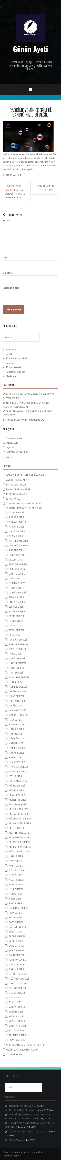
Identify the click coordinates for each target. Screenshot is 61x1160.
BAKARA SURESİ (18, 554)
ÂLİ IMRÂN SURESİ (19, 540)
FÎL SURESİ (15, 634)
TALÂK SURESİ (17, 964)
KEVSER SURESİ (17, 762)
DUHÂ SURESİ (16, 587)
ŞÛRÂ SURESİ (16, 950)
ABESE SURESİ (17, 517)
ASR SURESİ (15, 550)
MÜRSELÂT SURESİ (19, 842)
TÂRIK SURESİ (17, 969)
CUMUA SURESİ (17, 583)
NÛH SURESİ (15, 893)
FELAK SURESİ (16, 625)
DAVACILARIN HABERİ (18, 489)
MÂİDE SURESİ (17, 785)
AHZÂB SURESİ (17, 531)
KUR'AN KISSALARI (17, 452)
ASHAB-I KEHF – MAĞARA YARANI (25, 475)
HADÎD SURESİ (17, 658)
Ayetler (10, 353)
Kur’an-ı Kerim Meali (16, 358)
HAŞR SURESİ (16, 667)
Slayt (9, 456)
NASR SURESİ (16, 865)
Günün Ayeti (30, 49)
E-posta (8, 272)
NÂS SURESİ (15, 860)
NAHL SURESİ (16, 856)
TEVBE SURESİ (17, 992)
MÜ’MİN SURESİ (17, 804)
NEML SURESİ (16, 884)
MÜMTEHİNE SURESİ (20, 832)
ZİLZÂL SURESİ (17, 1030)
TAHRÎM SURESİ (18, 959)
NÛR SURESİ (15, 898)
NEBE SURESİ (16, 875)
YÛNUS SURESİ (17, 1016)
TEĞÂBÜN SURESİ (19, 978)
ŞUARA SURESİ (17, 945)
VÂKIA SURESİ (17, 1006)
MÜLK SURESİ (16, 828)
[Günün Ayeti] (30, 27)
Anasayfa (11, 349)
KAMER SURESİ (17, 747)
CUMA (12, 1140)
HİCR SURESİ (16, 672)
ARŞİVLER (12, 442)
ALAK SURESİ (16, 536)
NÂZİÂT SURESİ (17, 870)
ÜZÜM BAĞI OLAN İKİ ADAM (22, 1049)
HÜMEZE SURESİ (18, 686)
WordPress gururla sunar (16, 1151)
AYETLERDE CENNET (17, 479)
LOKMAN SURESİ (18, 780)
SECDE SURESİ (17, 936)
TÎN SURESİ (15, 997)
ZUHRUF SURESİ (18, 1035)
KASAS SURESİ (17, 752)
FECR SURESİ (16, 620)
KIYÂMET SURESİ (18, 766)
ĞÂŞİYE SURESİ (17, 649)
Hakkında (11, 376)
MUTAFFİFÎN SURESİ (20, 846)
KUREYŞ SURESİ (18, 771)
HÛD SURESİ (15, 682)
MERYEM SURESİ (18, 799)
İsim (6, 257)
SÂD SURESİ (15, 917)
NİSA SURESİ (16, 889)
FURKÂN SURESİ (18, 639)
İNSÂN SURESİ (16, 705)
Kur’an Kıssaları (14, 367)
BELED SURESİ (16, 559)
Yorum (6, 220)
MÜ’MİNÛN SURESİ (19, 809)
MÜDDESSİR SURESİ (20, 818)
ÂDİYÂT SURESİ (17, 521)
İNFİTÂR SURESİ (17, 700)
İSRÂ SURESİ (16, 719)
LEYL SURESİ (16, 776)
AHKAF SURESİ (17, 526)
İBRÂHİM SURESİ (18, 691)
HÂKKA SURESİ (17, 663)
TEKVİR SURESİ (17, 988)
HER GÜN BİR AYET (16, 494)
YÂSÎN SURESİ (16, 1011)
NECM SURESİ (16, 879)
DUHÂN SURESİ (17, 592)
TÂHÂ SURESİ (16, 955)
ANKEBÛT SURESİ (19, 545)
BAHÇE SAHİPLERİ (16, 484)
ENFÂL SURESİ (16, 606)
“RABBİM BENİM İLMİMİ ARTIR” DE (25, 419)
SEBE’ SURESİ (16, 931)
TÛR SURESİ (15, 1002)
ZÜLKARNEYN (14, 1054)
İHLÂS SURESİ (16, 696)
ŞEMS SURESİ (16, 941)
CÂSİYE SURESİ (17, 573)
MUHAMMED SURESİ (20, 823)
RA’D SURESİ (16, 903)
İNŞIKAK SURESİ (18, 710)
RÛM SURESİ (16, 912)
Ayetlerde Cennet (15, 371)
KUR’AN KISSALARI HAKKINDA (23, 503)
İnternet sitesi (11, 287)
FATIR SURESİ (16, 616)
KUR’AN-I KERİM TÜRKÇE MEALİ (24, 508)
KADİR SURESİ (17, 729)
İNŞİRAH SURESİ (18, 715)
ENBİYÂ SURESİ (17, 602)
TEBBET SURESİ (17, 973)
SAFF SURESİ (16, 922)
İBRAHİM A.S (13, 498)
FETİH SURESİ (16, 630)
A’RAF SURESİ (16, 512)
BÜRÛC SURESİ (17, 569)
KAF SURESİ (15, 733)
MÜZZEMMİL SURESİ (20, 851)
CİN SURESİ (15, 578)
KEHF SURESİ (16, 757)
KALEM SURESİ (17, 743)
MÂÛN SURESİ (16, 790)
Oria (40, 1151)
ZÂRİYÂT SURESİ (18, 1025)
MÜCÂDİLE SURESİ (19, 813)
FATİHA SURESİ (17, 611)
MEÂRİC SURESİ (17, 795)
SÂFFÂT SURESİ (17, 926)
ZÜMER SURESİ (17, 1039)
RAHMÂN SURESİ (18, 908)
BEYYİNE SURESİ (18, 564)
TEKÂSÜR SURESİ (18, 983)
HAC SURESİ (15, 653)
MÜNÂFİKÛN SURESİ (20, 837)
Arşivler (10, 362)
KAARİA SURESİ (17, 724)
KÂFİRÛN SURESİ (18, 738)
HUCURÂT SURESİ (19, 677)
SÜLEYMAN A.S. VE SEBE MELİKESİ (25, 1044)
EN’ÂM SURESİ (16, 597)
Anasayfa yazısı (14, 438)
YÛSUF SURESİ (17, 1021)
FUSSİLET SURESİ (18, 644)
